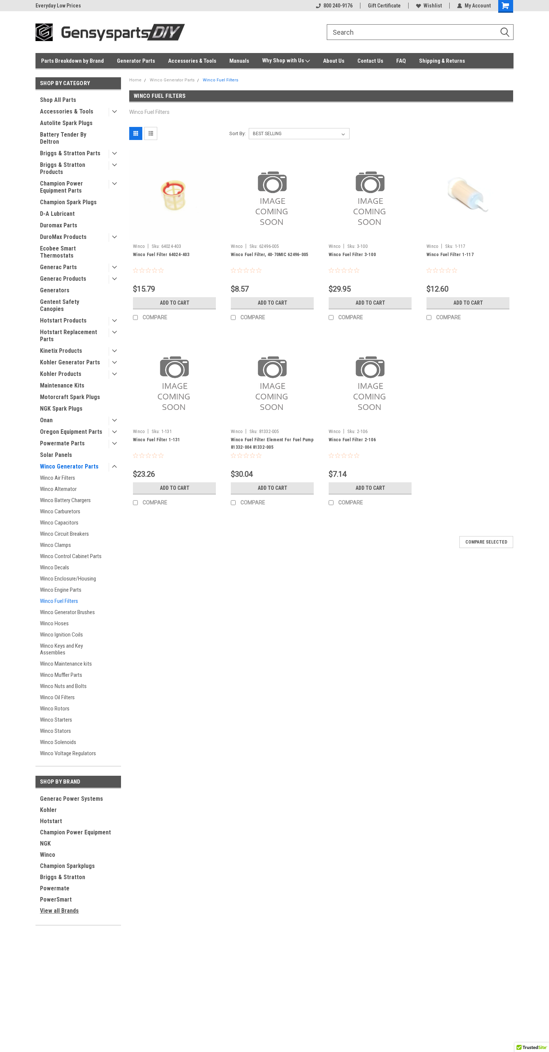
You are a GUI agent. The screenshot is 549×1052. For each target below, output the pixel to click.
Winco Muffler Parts (61, 675)
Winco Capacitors (59, 522)
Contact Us (370, 60)
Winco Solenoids (58, 742)
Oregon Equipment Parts (71, 431)
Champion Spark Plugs (68, 202)
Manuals (239, 60)
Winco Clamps (55, 545)
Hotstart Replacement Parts (68, 336)
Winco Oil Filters (57, 697)
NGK (45, 843)
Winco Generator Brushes (67, 612)
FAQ (401, 60)
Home (135, 80)
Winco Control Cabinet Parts (71, 556)
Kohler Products (60, 373)
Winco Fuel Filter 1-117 (450, 254)
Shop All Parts (58, 99)
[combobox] (420, 32)
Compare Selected (486, 542)
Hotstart (51, 821)
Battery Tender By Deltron (63, 138)
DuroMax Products (63, 236)
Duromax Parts (58, 225)
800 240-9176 (338, 6)
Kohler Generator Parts (70, 362)
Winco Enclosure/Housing (68, 578)
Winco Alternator (58, 489)
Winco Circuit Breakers (64, 533)
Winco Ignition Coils (61, 634)
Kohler (48, 809)
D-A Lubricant (57, 213)
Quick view (174, 235)
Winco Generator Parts (69, 466)
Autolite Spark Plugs (66, 123)
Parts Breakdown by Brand (72, 60)
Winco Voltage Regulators (68, 753)
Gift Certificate (384, 6)
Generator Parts (136, 60)
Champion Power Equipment (75, 832)
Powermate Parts (62, 443)
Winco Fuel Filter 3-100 (352, 254)
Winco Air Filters (57, 477)
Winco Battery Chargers (65, 500)
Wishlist (433, 6)
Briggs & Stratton (62, 877)
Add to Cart (174, 303)
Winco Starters (56, 719)
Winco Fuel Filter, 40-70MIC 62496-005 (269, 254)
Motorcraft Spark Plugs (70, 397)
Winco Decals (54, 567)
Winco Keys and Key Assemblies (61, 649)
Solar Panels (56, 454)
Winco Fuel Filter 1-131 (156, 439)
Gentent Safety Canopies (59, 305)
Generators (54, 290)
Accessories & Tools (192, 60)
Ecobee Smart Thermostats (58, 252)
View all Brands (59, 910)
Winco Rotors (54, 708)
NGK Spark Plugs (61, 408)
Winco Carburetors (60, 511)
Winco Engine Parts (60, 589)
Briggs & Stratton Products (62, 168)
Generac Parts (58, 267)
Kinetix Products (61, 350)
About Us (333, 60)
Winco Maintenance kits (66, 663)
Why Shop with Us (283, 60)
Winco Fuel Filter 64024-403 (161, 254)
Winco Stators (55, 731)
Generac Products (63, 278)
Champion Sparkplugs (67, 865)
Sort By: (237, 133)
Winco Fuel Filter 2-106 (352, 439)
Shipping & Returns (442, 60)
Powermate (54, 888)
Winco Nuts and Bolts (63, 686)
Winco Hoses (54, 623)
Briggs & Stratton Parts (70, 153)
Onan (46, 420)
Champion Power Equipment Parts (61, 187)
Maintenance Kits (62, 385)
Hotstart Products (63, 320)
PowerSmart (56, 899)
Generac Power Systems (71, 798)
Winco (47, 854)
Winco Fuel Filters (59, 601)
